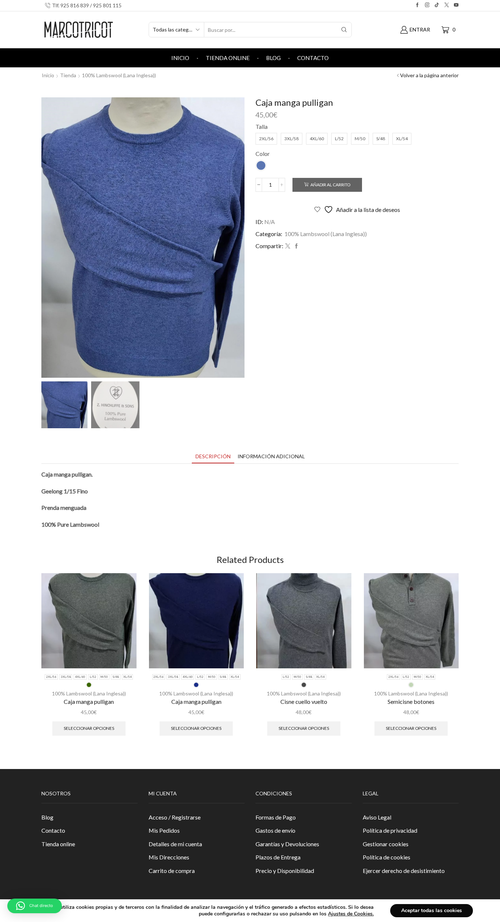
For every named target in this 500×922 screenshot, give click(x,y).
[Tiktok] (436, 5)
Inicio (180, 58)
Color (262, 153)
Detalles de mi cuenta (175, 843)
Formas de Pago (275, 817)
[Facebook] (417, 5)
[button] (34, 906)
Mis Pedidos (164, 830)
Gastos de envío (275, 830)
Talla (261, 126)
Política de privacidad (390, 830)
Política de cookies (386, 857)
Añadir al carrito (330, 184)
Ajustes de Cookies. (351, 914)
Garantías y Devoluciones (287, 843)
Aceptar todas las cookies (431, 910)
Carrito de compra (172, 870)
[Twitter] (287, 246)
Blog (273, 58)
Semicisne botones (411, 701)
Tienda (68, 75)
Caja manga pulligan (89, 701)
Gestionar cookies (385, 843)
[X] (446, 5)
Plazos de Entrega (278, 857)
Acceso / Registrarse (175, 817)
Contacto (313, 58)
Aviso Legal (377, 817)
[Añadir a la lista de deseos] (124, 588)
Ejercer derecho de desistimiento (404, 870)
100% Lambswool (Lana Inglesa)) (119, 75)
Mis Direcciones (169, 857)
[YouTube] (456, 5)
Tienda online (228, 58)
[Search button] (344, 29)
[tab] (213, 456)
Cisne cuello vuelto (303, 701)
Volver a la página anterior (429, 75)
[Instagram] (427, 5)
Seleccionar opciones (89, 728)
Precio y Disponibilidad (284, 870)
